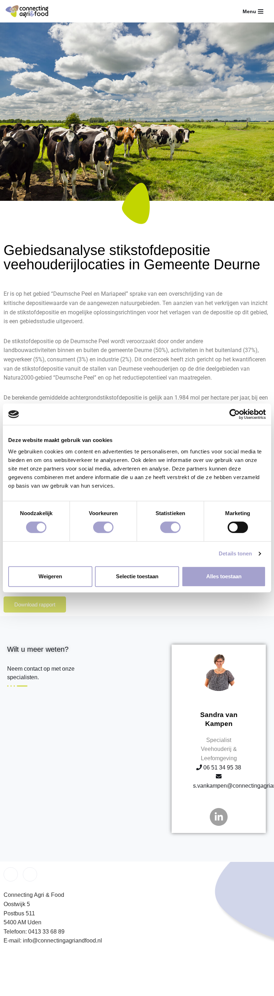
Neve (91, 989)
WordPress (175, 989)
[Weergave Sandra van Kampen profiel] (219, 692)
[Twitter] (11, 874)
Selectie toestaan (137, 576)
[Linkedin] (219, 817)
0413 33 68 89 (46, 932)
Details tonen (235, 553)
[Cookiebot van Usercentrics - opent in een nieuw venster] (234, 414)
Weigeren (50, 576)
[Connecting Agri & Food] (26, 11)
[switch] (103, 527)
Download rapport (34, 604)
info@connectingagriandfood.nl (62, 940)
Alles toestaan (224, 576)
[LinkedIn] (30, 874)
